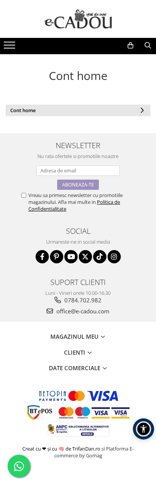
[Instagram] (114, 256)
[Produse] (10, 47)
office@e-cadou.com (82, 311)
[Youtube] (71, 256)
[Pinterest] (56, 256)
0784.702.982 (82, 300)
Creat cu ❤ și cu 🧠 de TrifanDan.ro (61, 448)
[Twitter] (85, 256)
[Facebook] (42, 256)
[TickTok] (99, 256)
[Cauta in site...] (147, 45)
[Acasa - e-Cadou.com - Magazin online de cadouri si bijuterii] (78, 19)
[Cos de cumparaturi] (130, 45)
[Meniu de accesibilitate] (143, 429)
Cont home (23, 110)
